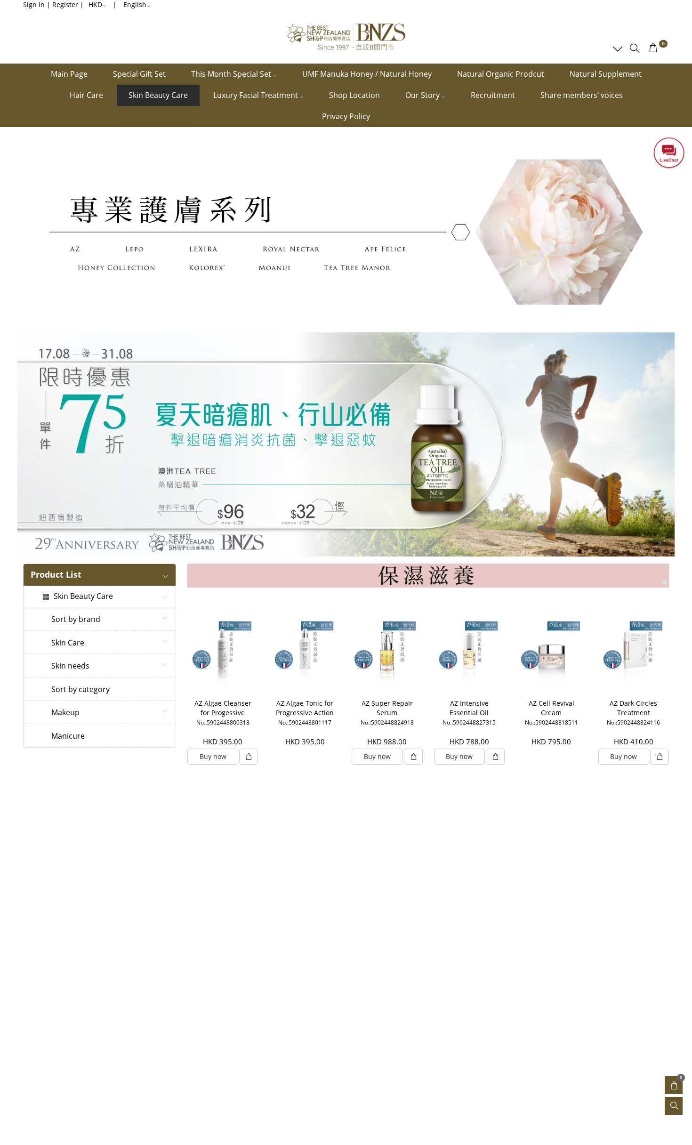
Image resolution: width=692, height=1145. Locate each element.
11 (662, 551)
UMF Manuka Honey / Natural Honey (367, 74)
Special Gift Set (139, 74)
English (134, 4)
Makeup (65, 713)
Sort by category (80, 689)
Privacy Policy (346, 116)
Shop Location (354, 95)
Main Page (69, 74)
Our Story (423, 95)
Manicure (68, 736)
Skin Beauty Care (158, 95)
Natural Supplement (606, 74)
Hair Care (86, 95)
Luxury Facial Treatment (256, 95)
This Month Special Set (232, 74)
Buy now (213, 756)
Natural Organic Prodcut (500, 74)
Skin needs (70, 666)
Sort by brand (75, 619)
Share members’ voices (581, 95)
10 (652, 551)
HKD (95, 4)
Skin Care (67, 643)
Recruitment (493, 95)
